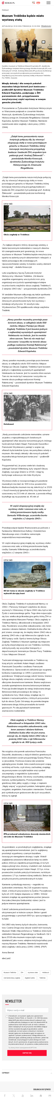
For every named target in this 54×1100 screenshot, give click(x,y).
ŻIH (22, 972)
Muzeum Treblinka (10, 972)
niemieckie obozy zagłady (12, 978)
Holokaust (45, 972)
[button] (51, 1073)
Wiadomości (46, 26)
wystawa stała (33, 972)
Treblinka (42, 978)
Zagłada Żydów (30, 978)
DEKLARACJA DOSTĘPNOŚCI (42, 1089)
